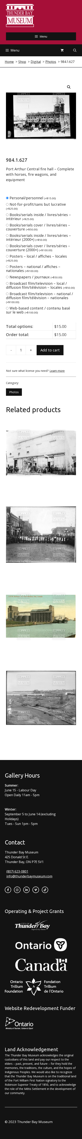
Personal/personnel (33, 197)
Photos (14, 392)
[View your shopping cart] (62, 50)
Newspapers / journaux (36, 277)
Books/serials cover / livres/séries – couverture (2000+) (38, 247)
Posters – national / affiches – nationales (33, 268)
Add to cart (50, 350)
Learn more (57, 371)
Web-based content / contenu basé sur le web (38, 310)
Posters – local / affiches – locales (36, 258)
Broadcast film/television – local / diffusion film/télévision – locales (40, 285)
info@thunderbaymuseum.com (29, 876)
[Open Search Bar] (74, 50)
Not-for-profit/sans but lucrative (36, 206)
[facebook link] (8, 890)
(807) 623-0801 (17, 871)
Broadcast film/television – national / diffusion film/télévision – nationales (39, 297)
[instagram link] (17, 890)
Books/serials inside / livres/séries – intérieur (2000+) (38, 237)
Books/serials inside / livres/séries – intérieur (38, 216)
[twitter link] (35, 890)
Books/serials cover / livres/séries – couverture (38, 227)
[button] (68, 87)
